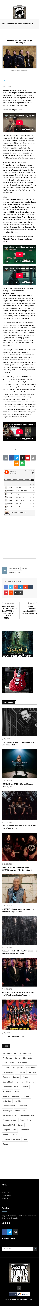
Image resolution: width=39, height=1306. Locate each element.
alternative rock (25, 1053)
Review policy (6, 1195)
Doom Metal (20, 1072)
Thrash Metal (24, 1130)
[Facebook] (4, 1232)
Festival (16, 1077)
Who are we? (6, 1192)
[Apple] (33, 458)
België (17, 1058)
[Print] (20, 592)
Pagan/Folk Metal (9, 1115)
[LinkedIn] (20, 587)
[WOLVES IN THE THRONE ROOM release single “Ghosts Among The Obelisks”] (19, 930)
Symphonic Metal (9, 1130)
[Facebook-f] (11, 458)
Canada (6, 1068)
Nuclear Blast (20, 1111)
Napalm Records (9, 1106)
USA (19, 572)
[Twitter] (16, 458)
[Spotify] (22, 463)
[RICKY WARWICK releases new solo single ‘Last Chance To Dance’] (19, 722)
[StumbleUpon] (25, 587)
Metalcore (26, 1096)
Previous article (9, 603)
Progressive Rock (10, 1120)
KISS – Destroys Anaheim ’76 (13, 1036)
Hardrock (24, 568)
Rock (29, 1120)
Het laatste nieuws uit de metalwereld (17, 24)
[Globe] (5, 458)
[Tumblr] (30, 587)
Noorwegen (7, 1111)
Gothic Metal (8, 1082)
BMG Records (22, 1063)
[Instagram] (22, 458)
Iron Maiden (7, 1091)
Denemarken (8, 1072)
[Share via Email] (16, 592)
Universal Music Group (11, 1139)
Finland (25, 1077)
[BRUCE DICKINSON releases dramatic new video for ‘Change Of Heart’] (19, 889)
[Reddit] (11, 592)
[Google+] (16, 587)
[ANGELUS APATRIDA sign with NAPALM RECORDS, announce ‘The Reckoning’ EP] (19, 847)
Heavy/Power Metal (10, 1087)
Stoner (20, 1125)
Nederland (23, 1106)
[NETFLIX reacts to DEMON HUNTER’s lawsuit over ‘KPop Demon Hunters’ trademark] (19, 972)
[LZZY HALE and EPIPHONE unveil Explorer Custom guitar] (19, 764)
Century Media (17, 1068)
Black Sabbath (8, 1063)
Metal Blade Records (11, 1096)
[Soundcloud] (16, 463)
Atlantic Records (14, 568)
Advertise (5, 1199)
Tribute (14, 1135)
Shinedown (12, 572)
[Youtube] (27, 458)
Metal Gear (7, 1101)
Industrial (24, 1087)
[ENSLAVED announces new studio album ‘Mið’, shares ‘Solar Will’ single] (19, 805)
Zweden (6, 1144)
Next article (31, 603)
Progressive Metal (27, 1115)
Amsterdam (7, 1058)
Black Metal (27, 1058)
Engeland (6, 1077)
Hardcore (19, 1082)
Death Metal (31, 1068)
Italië (17, 1091)
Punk (22, 1120)
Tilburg (5, 1135)
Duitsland (32, 1072)
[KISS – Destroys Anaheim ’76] (19, 1015)
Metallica (18, 1101)
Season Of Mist (9, 1125)
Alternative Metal (9, 1053)
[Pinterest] (6, 592)
